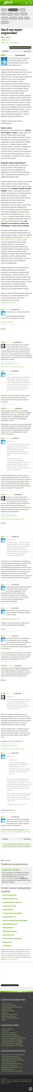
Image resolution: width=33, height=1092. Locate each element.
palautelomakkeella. (8, 302)
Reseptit (24, 14)
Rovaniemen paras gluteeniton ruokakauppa (14, 1038)
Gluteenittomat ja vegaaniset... (10, 1034)
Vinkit (17, 14)
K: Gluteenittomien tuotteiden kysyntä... (12, 1007)
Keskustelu (13, 10)
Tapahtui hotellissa (7, 1009)
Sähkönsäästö (24, 1081)
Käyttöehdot (17, 1080)
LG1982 (3, 408)
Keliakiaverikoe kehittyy (8, 1011)
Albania (4, 1020)
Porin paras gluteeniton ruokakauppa (12, 1043)
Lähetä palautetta (16, 1081)
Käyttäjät (5, 22)
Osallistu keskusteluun (11, 42)
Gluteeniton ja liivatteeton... (9, 1033)
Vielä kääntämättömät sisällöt (10, 619)
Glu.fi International (7, 322)
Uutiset (11, 1080)
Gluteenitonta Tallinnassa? (9, 1016)
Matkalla (5, 18)
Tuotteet (13, 18)
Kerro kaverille (24, 1080)
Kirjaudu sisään (11, 869)
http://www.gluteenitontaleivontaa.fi (9, 363)
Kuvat (20, 18)
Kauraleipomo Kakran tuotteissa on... (12, 1067)
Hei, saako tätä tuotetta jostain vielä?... (12, 1071)
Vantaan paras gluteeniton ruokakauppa (13, 1042)
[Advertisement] (16, 334)
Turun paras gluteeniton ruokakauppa (12, 1040)
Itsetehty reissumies (7, 1003)
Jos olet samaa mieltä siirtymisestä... (12, 1063)
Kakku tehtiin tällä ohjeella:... (9, 1062)
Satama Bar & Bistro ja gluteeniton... (12, 1036)
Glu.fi (8, 40)
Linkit (27, 18)
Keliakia (22, 10)
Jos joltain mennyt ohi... (8, 1069)
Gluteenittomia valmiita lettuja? (10, 1018)
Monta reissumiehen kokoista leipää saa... (13, 1060)
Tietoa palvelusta (5, 1080)
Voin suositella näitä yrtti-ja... (9, 1065)
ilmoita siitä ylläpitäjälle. (12, 959)
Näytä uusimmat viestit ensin (20, 47)
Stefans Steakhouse (7, 1029)
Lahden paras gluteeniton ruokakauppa (12, 1045)
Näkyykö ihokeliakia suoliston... (10, 1014)
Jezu (3, 55)
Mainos (3, 329)
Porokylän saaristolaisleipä (9, 1005)
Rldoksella (4, 1012)
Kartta (10, 14)
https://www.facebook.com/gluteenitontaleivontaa (13, 367)
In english (9, 1081)
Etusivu (4, 10)
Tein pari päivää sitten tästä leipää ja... (12, 1058)
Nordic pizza (5, 1031)
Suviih (3, 342)
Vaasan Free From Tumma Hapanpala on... (13, 1054)
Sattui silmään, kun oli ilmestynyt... (11, 1056)
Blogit (4, 14)
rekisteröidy (5, 878)
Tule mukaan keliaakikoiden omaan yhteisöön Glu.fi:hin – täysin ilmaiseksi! (17, 845)
